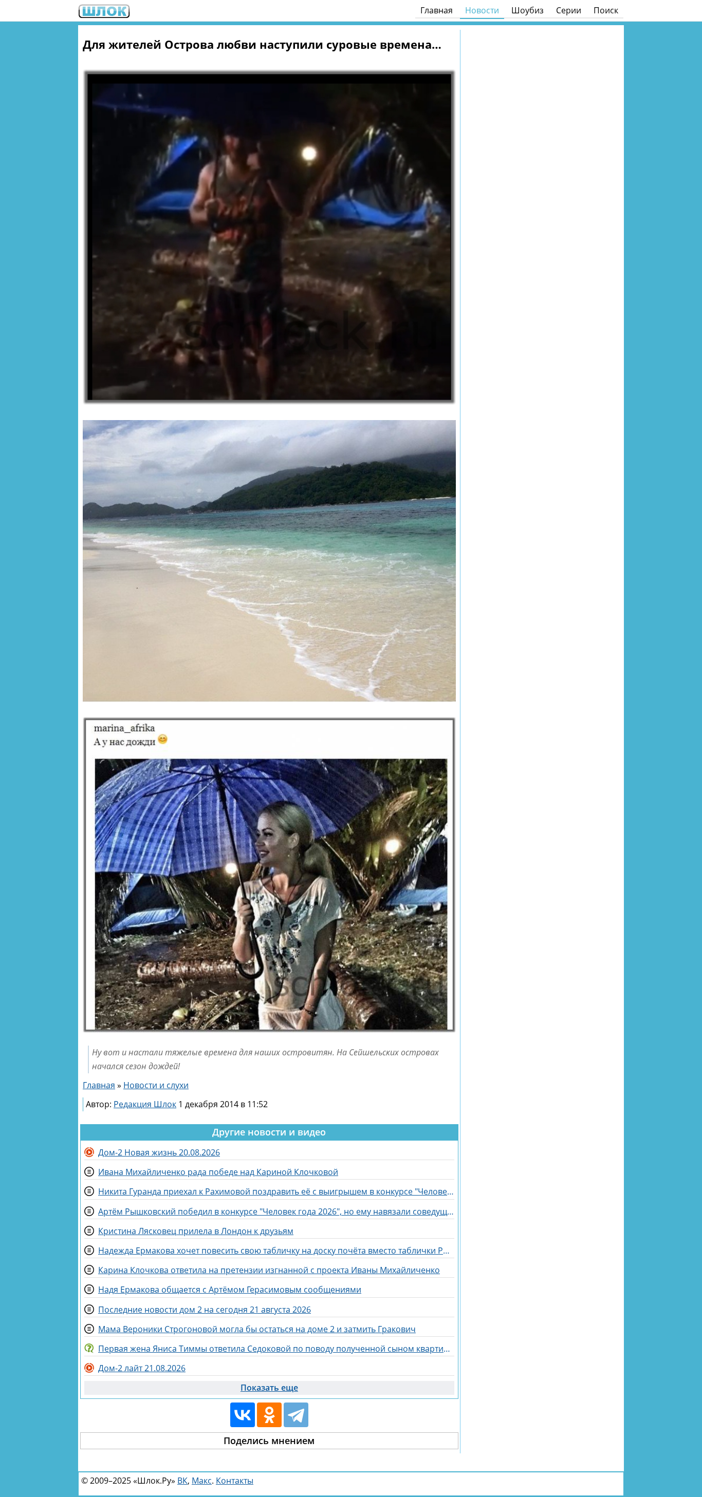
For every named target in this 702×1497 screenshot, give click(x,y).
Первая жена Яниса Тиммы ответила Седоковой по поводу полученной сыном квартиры (276, 1348)
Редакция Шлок (145, 1104)
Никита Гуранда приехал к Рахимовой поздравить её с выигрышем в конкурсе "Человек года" (276, 1191)
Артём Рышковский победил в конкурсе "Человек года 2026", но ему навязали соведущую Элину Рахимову (276, 1211)
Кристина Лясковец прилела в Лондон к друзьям (195, 1231)
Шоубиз (527, 10)
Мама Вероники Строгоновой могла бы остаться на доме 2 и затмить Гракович (257, 1329)
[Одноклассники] (269, 1415)
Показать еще (269, 1387)
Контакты (234, 1480)
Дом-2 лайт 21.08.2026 (142, 1368)
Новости (482, 10)
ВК (182, 1480)
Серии (568, 10)
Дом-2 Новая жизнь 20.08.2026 (159, 1152)
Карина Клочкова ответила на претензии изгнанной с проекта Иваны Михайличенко (269, 1270)
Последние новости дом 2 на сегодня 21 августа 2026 (204, 1309)
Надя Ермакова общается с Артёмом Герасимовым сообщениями (229, 1289)
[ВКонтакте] (242, 1415)
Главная (436, 10)
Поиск (606, 10)
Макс (202, 1480)
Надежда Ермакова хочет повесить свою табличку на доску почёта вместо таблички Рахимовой (276, 1250)
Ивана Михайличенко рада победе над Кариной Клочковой (218, 1172)
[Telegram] (296, 1415)
